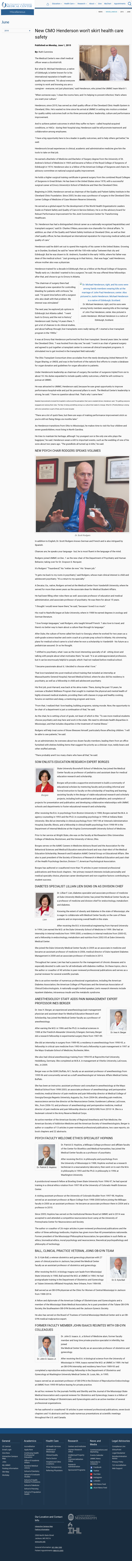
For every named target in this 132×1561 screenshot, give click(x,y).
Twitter (95, 1471)
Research (81, 4)
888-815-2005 (58, 1551)
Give (100, 4)
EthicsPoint (116, 1450)
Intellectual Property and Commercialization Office (76, 1458)
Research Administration (74, 1466)
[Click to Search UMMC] (129, 3)
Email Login (6, 1450)
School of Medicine (31, 1485)
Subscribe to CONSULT (95, 1463)
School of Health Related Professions (32, 1481)
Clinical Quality (52, 1455)
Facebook (96, 1467)
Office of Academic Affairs (31, 1462)
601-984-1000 (57, 1547)
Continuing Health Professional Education (31, 1455)
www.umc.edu (40, 1542)
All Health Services (53, 1446)
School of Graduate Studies (32, 1476)
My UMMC (6, 1465)
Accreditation (29, 1446)
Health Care (69, 4)
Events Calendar (96, 1455)
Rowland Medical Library (31, 1467)
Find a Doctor (51, 1459)
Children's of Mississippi (51, 1451)
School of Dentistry (31, 1471)
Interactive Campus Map (10, 1457)
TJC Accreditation (119, 1465)
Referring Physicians (54, 1471)
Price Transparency (53, 1467)
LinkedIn (96, 1481)
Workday (5, 1475)
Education (56, 4)
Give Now (6, 1453)
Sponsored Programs (76, 1470)
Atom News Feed (99, 1488)
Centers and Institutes (77, 1446)
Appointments (119, 4)
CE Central (6, 1446)
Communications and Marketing (98, 1451)
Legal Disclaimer (118, 1453)
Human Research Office (75, 1451)
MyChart (107, 4)
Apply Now (28, 1450)
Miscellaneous (17, 12)
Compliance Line (118, 1446)
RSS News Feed (99, 1484)
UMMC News (95, 1459)
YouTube (96, 1474)
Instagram (97, 1478)
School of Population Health (32, 1493)
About (91, 4)
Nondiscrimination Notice (119, 1457)
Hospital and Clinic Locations (53, 1463)
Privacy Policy (117, 1462)
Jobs (4, 1462)
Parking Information (10, 1468)
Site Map (5, 1472)
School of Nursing (31, 1489)
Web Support (117, 1468)
